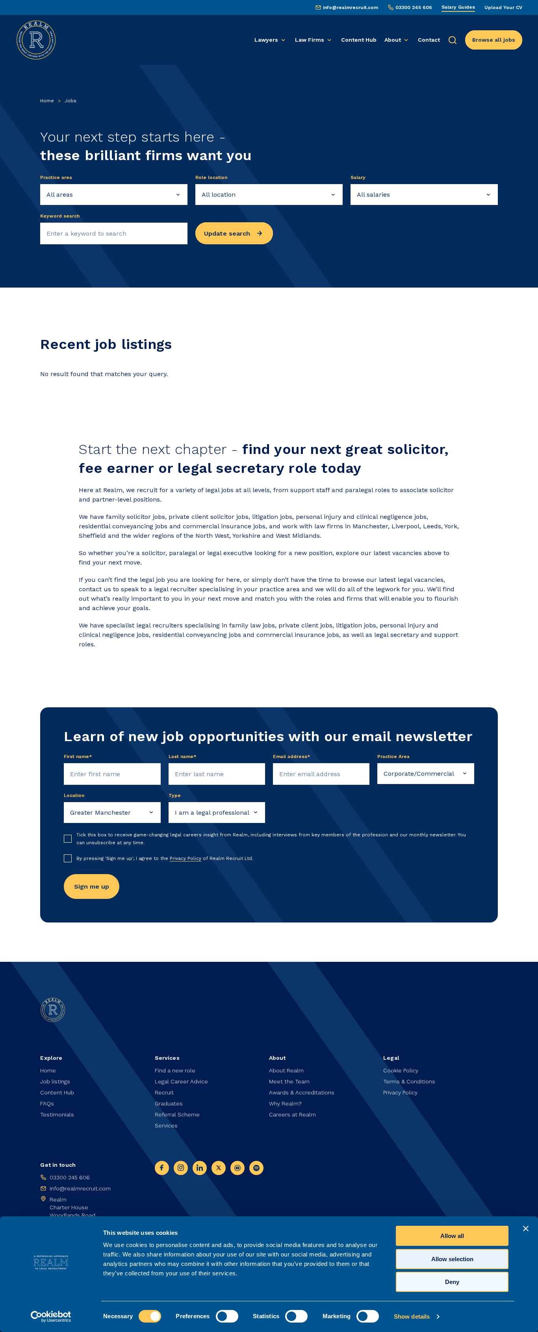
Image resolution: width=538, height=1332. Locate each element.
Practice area (56, 177)
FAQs (47, 1103)
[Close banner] (526, 1228)
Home (47, 100)
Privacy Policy (185, 858)
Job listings (55, 1081)
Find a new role (175, 1070)
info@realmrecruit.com (350, 7)
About (392, 40)
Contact (429, 40)
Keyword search (60, 216)
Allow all (452, 1235)
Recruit (164, 1092)
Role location (211, 177)
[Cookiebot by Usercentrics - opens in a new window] (51, 1317)
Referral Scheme (177, 1114)
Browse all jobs (493, 40)
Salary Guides (458, 7)
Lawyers (266, 40)
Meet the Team (289, 1081)
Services (166, 1125)
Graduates (169, 1103)
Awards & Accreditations (301, 1092)
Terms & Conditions (409, 1081)
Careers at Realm (292, 1114)
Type (175, 795)
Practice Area (393, 756)
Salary (358, 177)
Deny (452, 1281)
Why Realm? (285, 1103)
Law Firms (309, 40)
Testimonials (57, 1114)
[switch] (227, 1316)
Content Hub (359, 40)
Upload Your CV (503, 7)
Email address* (291, 756)
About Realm (286, 1070)
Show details (412, 1316)
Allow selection (452, 1259)
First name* (78, 756)
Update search (227, 233)
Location (74, 795)
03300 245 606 (413, 7)
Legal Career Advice (181, 1081)
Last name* (183, 756)
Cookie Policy (400, 1070)
